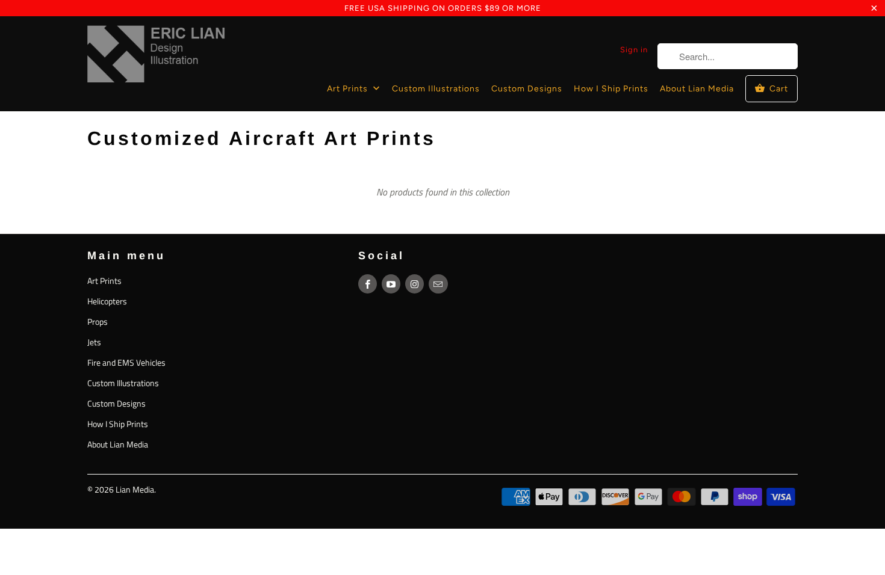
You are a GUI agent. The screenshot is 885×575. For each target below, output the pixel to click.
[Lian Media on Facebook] (367, 284)
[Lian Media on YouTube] (391, 284)
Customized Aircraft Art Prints (261, 138)
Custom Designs (526, 89)
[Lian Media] (156, 56)
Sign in (634, 49)
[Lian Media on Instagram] (414, 284)
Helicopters (107, 301)
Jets (94, 342)
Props (97, 321)
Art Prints (348, 89)
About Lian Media (697, 89)
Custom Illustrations (436, 89)
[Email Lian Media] (438, 284)
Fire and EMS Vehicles (126, 362)
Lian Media (135, 489)
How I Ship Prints (611, 89)
